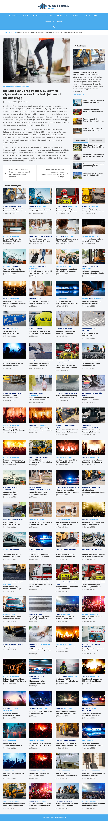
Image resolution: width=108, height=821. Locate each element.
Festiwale (7, 708)
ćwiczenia (72, 582)
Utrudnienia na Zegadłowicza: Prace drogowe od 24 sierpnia (91, 400)
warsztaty (60, 236)
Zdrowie (49, 16)
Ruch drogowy (94, 361)
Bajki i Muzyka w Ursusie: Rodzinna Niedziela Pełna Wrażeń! (66, 713)
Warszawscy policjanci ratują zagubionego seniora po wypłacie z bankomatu (93, 745)
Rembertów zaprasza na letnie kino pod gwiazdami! (14, 461)
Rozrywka (74, 16)
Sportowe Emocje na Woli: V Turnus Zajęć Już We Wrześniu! (67, 524)
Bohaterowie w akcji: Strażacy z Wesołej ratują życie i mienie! (93, 111)
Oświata (49, 236)
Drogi (58, 393)
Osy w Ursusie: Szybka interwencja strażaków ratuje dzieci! (91, 587)
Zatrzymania (74, 487)
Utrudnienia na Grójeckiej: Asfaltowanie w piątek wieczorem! (66, 398)
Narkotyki (33, 676)
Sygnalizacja (87, 331)
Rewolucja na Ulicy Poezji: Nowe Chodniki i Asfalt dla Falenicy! (66, 745)
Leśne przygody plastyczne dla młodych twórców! (40, 523)
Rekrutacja (60, 361)
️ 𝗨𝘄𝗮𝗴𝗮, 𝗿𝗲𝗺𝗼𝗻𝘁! (10, 647)
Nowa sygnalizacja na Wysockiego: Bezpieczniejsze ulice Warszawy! (91, 336)
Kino (4, 741)
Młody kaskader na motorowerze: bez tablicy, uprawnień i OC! (66, 303)
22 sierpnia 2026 (10, 214)
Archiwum (48, 21)
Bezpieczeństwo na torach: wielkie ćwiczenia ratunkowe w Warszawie (67, 589)
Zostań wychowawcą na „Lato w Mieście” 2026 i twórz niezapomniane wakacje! (39, 304)
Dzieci (97, 644)
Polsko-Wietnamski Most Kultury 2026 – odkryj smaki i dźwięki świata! (14, 681)
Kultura (6, 236)
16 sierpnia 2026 (89, 748)
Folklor (6, 298)
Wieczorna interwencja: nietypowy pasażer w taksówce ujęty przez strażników (91, 716)
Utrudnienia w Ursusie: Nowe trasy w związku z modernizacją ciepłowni (65, 557)
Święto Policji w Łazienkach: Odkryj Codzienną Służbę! (11, 333)
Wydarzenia (41, 206)
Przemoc (39, 550)
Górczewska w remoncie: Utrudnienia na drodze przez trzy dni (39, 366)
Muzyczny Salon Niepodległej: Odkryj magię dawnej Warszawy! (14, 430)
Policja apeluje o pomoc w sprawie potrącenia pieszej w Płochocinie (40, 619)
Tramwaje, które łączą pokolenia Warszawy (12, 556)
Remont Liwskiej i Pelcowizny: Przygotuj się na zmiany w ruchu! (40, 462)
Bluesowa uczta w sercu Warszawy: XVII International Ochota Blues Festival (67, 650)
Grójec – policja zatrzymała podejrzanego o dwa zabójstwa (93, 166)
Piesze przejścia (88, 329)
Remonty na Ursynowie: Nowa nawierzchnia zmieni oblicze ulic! (87, 73)
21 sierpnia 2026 (10, 274)
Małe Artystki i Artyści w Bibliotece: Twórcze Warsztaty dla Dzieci (92, 130)
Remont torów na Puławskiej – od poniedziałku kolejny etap (14, 494)
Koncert (85, 519)
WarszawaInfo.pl (60, 818)
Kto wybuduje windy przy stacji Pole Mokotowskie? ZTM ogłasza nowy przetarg (94, 147)
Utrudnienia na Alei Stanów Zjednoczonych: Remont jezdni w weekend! (67, 432)
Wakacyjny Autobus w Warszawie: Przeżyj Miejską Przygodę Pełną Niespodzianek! (93, 274)
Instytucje (61, 16)
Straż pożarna (61, 206)
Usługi (85, 16)
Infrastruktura (9, 206)
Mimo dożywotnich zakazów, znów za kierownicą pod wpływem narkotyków (39, 684)
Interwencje (100, 582)
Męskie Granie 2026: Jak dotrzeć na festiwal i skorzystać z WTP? (13, 366)
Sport (95, 16)
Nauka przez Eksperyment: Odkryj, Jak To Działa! (67, 240)
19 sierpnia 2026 (10, 433)
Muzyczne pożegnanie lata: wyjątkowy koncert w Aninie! (93, 524)
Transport (15, 266)
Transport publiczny (90, 266)
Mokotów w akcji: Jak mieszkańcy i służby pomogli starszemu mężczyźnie (38, 495)
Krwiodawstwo (34, 644)
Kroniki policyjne (22, 86)
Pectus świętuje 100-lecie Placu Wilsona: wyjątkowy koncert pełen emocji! (40, 806)
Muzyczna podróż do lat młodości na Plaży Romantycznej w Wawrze (39, 776)
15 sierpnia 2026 (36, 808)
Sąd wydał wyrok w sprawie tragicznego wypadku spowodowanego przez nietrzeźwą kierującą (53, 173)
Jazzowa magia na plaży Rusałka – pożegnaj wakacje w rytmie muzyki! (40, 430)
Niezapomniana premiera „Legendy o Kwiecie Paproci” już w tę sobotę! (92, 241)
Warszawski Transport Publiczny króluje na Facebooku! (91, 432)
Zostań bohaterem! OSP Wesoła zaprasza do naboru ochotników (67, 368)
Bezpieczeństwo (35, 487)
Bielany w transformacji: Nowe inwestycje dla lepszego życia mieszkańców (66, 334)
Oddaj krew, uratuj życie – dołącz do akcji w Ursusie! (40, 650)
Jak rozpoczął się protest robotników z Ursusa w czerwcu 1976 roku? (66, 271)
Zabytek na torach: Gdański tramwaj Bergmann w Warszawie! (40, 273)
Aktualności (13, 16)
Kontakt (60, 21)
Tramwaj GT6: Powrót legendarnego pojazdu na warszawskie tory (13, 271)
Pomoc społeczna (36, 489)
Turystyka (37, 16)
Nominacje (41, 236)
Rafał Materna (24, 102)
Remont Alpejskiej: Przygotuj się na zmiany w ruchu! (93, 121)
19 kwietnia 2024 (11, 102)
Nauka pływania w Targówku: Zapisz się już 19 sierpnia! (67, 776)
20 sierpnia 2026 (89, 338)
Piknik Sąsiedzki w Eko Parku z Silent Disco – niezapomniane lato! (65, 619)
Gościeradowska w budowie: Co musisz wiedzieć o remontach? (12, 398)
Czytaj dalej (77, 94)
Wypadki (39, 329)
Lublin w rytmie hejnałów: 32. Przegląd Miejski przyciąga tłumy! (66, 462)
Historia (6, 266)
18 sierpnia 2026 (89, 527)
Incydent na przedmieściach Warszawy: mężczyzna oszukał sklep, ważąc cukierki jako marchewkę (19, 173)
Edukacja (33, 236)
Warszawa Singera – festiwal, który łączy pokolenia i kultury (11, 715)
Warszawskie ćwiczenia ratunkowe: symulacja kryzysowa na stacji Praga (13, 619)
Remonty (20, 206)
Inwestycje (60, 329)
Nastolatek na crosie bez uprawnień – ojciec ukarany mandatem (40, 333)
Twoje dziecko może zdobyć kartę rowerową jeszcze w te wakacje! (93, 557)
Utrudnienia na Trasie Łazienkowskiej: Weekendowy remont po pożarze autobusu (92, 367)
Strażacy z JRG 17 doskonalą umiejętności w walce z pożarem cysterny (66, 681)
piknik (58, 614)
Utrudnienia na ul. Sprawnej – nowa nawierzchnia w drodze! (67, 806)
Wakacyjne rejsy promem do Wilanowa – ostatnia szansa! (93, 776)
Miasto (25, 16)
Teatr (91, 298)
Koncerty (6, 361)
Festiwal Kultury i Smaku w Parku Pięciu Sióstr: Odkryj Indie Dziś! (40, 745)
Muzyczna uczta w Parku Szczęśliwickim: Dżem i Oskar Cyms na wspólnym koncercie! (92, 463)
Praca (40, 298)
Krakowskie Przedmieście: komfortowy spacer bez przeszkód (14, 806)
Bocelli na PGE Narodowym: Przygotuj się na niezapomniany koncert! (40, 713)
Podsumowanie (87, 425)
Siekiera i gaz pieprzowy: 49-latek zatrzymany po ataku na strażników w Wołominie (39, 558)
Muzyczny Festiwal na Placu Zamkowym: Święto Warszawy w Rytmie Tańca (93, 806)
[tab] (80, 140)
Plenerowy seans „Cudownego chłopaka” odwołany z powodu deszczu (12, 746)
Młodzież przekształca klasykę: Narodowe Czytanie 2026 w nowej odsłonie (91, 304)
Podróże (32, 361)
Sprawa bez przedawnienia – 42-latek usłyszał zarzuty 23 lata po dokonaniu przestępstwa (93, 157)
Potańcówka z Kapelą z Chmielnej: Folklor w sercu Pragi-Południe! (14, 303)
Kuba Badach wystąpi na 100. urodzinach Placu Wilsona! (92, 681)
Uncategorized (61, 298)
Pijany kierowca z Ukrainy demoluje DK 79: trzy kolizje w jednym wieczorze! (67, 492)
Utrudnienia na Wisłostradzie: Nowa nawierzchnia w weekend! (13, 524)
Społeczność (70, 361)
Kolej (58, 584)
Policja (6, 329)
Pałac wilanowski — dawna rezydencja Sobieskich (93, 174)
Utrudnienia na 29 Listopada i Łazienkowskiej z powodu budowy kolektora (93, 493)
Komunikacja (42, 266)
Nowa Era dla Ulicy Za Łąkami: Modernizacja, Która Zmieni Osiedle (12, 589)
